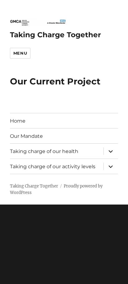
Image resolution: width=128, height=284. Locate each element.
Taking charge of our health (44, 151)
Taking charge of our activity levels (52, 166)
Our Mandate (26, 136)
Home (17, 121)
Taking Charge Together (55, 34)
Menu (20, 53)
